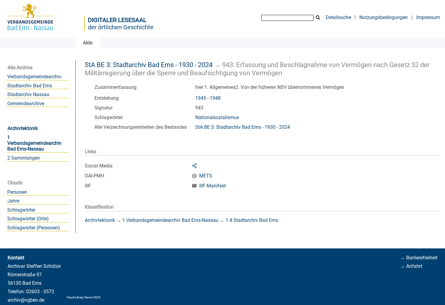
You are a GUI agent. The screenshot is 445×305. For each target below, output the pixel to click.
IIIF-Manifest (212, 186)
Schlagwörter (21, 210)
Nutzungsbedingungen (383, 17)
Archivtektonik (23, 128)
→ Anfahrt (411, 266)
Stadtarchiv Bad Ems (29, 86)
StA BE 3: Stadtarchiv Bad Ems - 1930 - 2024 (149, 65)
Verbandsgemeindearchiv (34, 76)
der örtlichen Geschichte (120, 27)
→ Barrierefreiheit (418, 258)
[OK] (318, 17)
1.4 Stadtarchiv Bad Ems (252, 220)
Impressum (428, 17)
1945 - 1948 (208, 98)
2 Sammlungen (23, 158)
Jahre (13, 201)
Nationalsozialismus (217, 117)
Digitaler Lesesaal (117, 20)
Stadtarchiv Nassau (28, 94)
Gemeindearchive (25, 103)
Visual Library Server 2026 (84, 297)
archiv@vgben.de (26, 300)
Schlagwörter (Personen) (33, 228)
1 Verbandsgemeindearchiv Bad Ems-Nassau (34, 143)
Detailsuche (338, 17)
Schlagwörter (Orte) (28, 219)
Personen (17, 192)
